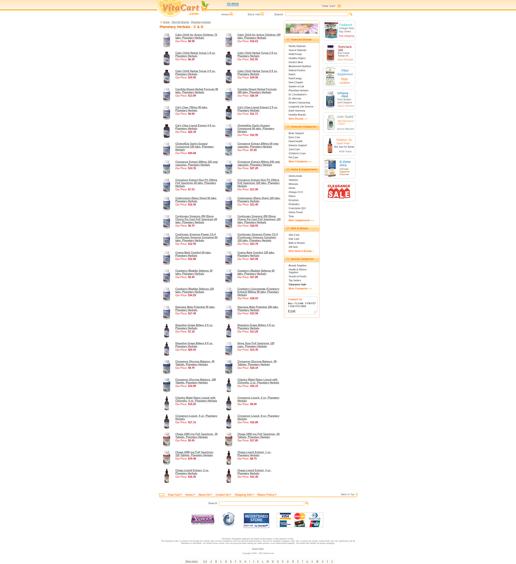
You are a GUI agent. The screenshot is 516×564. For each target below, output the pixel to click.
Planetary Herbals (201, 22)
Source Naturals (297, 50)
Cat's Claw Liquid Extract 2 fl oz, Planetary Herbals (257, 109)
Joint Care (294, 149)
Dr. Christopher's (298, 94)
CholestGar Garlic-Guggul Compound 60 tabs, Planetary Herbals (255, 128)
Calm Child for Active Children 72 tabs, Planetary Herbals (196, 36)
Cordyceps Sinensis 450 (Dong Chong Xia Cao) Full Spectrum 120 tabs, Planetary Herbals (259, 219)
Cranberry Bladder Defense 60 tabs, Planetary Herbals (256, 272)
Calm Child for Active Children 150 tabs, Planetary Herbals (259, 36)
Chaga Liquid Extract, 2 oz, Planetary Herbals (192, 472)
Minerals (293, 184)
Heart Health (296, 141)
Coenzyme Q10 (297, 208)
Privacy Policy (258, 548)
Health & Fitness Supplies (298, 271)
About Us (204, 494)
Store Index (191, 561)
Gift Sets (293, 247)
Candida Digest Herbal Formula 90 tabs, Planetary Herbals (196, 91)
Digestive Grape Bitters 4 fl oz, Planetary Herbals (256, 327)
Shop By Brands (180, 22)
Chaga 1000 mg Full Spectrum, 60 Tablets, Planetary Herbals (258, 436)
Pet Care (293, 157)
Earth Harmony (297, 110)
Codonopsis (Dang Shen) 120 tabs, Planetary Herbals (259, 200)
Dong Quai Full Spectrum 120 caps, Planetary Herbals (255, 345)
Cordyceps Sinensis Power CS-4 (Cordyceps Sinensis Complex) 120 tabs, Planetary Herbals (257, 237)
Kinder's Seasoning (299, 102)
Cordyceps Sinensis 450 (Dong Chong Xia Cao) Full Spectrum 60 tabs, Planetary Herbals (196, 219)
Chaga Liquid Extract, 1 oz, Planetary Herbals (254, 454)
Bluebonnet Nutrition (300, 66)
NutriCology (295, 78)
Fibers (292, 196)
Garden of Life (296, 86)
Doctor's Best (296, 62)
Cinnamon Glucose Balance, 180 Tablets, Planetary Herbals (195, 381)
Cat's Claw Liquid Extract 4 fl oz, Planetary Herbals (195, 127)
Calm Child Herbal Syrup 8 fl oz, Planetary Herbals (257, 73)
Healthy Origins (297, 58)
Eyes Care (294, 137)
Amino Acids (295, 176)
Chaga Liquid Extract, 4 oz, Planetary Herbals (254, 472)
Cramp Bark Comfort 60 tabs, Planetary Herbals (193, 254)
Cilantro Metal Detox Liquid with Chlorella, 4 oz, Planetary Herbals (196, 399)
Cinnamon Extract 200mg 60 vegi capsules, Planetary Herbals (258, 145)
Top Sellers (295, 280)
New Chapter (296, 82)
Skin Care (294, 235)
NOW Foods (295, 54)
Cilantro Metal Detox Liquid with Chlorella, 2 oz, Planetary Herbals (258, 381)
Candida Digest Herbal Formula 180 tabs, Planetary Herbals (257, 91)
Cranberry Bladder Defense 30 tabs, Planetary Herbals (193, 272)
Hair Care (294, 239)
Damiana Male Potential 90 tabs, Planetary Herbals (195, 308)
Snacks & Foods (297, 276)
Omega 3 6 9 (296, 192)
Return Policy (265, 494)
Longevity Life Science (301, 106)
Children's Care (297, 153)
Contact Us (222, 494)
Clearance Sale (297, 284)
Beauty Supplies (298, 265)
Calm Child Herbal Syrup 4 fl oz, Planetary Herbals (195, 73)
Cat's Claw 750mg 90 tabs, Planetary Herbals (191, 109)
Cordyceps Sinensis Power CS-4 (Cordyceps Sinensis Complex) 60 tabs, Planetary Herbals (196, 237)
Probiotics (294, 204)
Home (166, 22)
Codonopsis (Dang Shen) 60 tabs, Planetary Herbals (196, 200)
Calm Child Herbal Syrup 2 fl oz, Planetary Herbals (257, 54)
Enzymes (294, 200)
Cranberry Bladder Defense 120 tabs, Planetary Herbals (194, 290)
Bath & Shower (297, 243)
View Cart (174, 494)
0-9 (205, 561)
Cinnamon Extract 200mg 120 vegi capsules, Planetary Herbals (196, 163)
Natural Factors (297, 70)
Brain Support (296, 133)
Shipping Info (243, 494)
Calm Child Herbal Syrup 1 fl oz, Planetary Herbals (195, 54)
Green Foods (296, 212)
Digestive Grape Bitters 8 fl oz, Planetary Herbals (194, 345)
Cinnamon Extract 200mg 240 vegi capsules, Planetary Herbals (258, 163)
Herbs (292, 188)
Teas (291, 216)
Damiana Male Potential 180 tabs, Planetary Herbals (258, 308)
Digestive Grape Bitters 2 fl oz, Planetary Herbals (194, 327)
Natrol (292, 74)
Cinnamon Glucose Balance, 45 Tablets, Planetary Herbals (194, 363)
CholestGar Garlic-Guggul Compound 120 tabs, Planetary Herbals (194, 146)
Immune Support (298, 145)
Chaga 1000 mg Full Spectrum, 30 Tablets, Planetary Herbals (196, 436)
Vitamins (293, 180)
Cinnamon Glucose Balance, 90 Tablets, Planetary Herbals (257, 363)
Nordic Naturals (297, 46)
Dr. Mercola (295, 98)
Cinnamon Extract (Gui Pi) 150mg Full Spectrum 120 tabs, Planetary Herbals (258, 183)
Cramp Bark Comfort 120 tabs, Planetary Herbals (256, 254)
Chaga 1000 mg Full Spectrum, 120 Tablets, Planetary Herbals (194, 454)
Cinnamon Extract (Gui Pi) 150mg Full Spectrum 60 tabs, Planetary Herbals (196, 183)
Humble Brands (297, 114)
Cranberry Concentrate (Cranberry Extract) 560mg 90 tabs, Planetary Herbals (258, 291)
